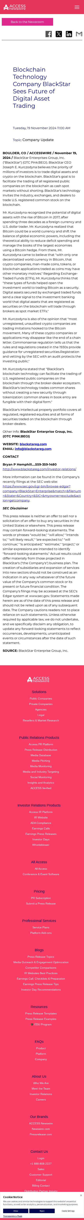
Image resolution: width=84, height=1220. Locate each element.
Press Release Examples (40, 1018)
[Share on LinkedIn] (69, 34)
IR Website (41, 817)
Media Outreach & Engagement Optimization (41, 962)
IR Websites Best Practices (40, 973)
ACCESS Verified (40, 788)
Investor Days (40, 839)
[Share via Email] (79, 34)
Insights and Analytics (41, 782)
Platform (41, 1053)
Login (41, 1158)
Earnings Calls (41, 828)
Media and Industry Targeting (41, 771)
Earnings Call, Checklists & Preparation (41, 978)
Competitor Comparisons (40, 967)
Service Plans (40, 927)
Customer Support (40, 1174)
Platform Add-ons (41, 932)
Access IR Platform (41, 812)
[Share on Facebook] (49, 34)
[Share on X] (59, 34)
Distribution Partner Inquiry (40, 1191)
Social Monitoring (41, 777)
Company (41, 1059)
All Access (41, 868)
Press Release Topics (41, 956)
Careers (41, 1099)
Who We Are (41, 1083)
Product (41, 1048)
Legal (41, 715)
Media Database (41, 755)
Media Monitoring (41, 766)
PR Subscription (41, 898)
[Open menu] (77, 7)
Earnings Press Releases (40, 833)
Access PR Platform (41, 744)
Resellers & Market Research (41, 720)
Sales (41, 1169)
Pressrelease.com (41, 1134)
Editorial (41, 1180)
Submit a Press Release (41, 903)
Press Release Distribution (41, 749)
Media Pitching (41, 760)
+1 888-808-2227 (41, 1163)
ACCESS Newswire (41, 1123)
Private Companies (41, 704)
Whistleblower (40, 844)
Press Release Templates (41, 1013)
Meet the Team (41, 1088)
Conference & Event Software (41, 874)
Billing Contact (41, 1185)
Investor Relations (41, 1094)
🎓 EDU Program (41, 1024)
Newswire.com (41, 1128)
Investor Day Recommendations (41, 989)
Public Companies (41, 698)
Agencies (40, 709)
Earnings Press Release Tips (41, 984)
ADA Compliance (40, 822)
